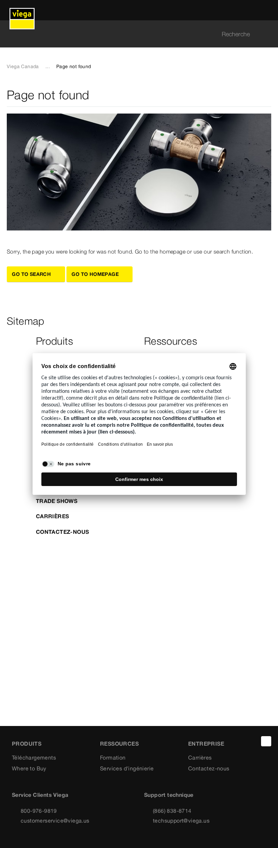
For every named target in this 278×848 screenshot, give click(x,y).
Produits (26, 743)
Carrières (52, 516)
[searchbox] (133, 34)
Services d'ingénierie (127, 768)
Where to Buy (29, 768)
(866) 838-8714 (172, 810)
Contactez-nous (62, 531)
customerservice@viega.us (55, 820)
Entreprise (206, 743)
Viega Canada (23, 66)
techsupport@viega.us (181, 820)
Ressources (119, 743)
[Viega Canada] (22, 10)
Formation (113, 757)
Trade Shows (56, 501)
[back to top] (266, 741)
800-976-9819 (39, 810)
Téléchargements (34, 757)
